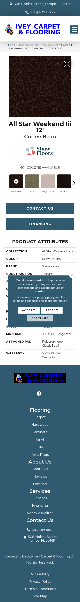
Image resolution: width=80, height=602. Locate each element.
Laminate (40, 432)
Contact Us (40, 208)
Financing (40, 224)
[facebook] (39, 393)
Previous (6, 181)
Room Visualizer (40, 513)
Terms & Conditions (40, 589)
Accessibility (40, 574)
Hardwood (40, 425)
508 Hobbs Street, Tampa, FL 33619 (42, 4)
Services (40, 498)
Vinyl (40, 440)
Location (40, 484)
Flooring (23, 44)
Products (46, 44)
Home (11, 44)
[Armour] (64, 181)
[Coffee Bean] (16, 181)
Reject (52, 310)
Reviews (40, 476)
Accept (28, 310)
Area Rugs (40, 455)
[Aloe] (32, 181)
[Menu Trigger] (74, 29)
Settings (40, 317)
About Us (40, 469)
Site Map (40, 596)
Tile (40, 447)
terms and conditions (26, 300)
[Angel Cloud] (48, 181)
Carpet (34, 44)
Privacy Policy (40, 581)
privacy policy (46, 296)
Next (74, 181)
